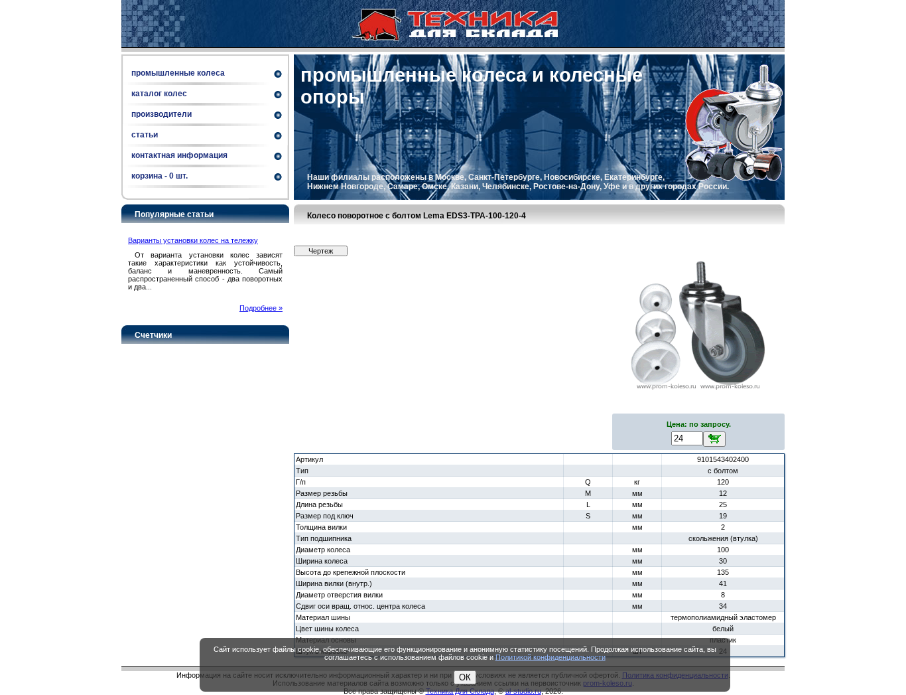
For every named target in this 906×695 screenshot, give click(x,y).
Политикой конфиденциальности (550, 657)
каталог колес (159, 93)
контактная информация (179, 155)
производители (161, 114)
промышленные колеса (178, 73)
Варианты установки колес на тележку (193, 240)
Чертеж (320, 251)
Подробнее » (261, 308)
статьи (144, 134)
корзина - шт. (159, 176)
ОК (465, 677)
